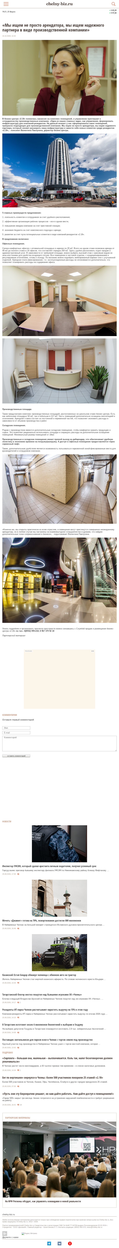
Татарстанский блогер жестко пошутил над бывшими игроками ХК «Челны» (42, 994)
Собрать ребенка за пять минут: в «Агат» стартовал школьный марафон (42, 1201)
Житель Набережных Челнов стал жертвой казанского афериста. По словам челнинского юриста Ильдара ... (54, 979)
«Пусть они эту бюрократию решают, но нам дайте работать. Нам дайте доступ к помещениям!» (58, 1094)
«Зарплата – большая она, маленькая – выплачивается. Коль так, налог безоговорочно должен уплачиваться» (57, 1059)
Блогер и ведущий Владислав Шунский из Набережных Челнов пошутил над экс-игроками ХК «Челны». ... (52, 999)
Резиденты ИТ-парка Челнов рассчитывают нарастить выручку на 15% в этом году (45, 1009)
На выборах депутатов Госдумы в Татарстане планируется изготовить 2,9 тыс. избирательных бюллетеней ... (54, 1029)
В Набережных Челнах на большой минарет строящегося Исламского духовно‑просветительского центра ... (53, 925)
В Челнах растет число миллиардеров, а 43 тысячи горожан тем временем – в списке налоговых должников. (54, 1066)
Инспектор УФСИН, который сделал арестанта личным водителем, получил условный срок (49, 866)
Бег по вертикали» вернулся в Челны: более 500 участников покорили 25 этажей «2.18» (52, 1077)
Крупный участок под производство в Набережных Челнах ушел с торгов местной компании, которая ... (51, 1044)
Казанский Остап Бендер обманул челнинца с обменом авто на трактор (39, 975)
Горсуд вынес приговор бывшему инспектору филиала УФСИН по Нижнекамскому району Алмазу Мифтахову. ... (55, 870)
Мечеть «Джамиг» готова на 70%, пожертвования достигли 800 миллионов (41, 920)
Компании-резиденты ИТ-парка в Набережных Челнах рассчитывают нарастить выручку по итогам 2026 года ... (54, 1014)
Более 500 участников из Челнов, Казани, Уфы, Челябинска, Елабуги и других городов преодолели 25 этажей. (55, 1082)
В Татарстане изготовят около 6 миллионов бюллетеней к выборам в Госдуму (42, 1024)
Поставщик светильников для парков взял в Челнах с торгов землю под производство (47, 1039)
